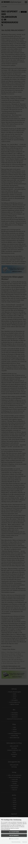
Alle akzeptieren (14, 831)
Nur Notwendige (14, 835)
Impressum (24, 842)
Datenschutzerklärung (16, 842)
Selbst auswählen (15, 838)
